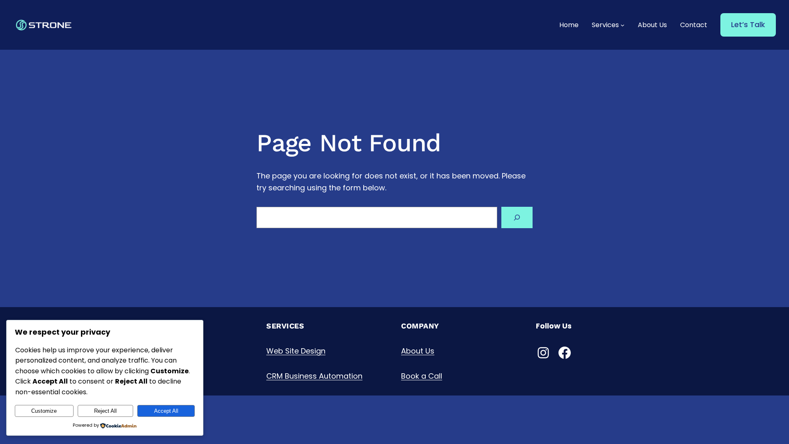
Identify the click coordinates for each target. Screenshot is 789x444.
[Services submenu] (623, 25)
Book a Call (421, 376)
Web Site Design (295, 351)
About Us (417, 351)
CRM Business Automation (314, 376)
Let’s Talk (748, 24)
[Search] (517, 217)
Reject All (105, 411)
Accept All (166, 411)
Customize (44, 411)
